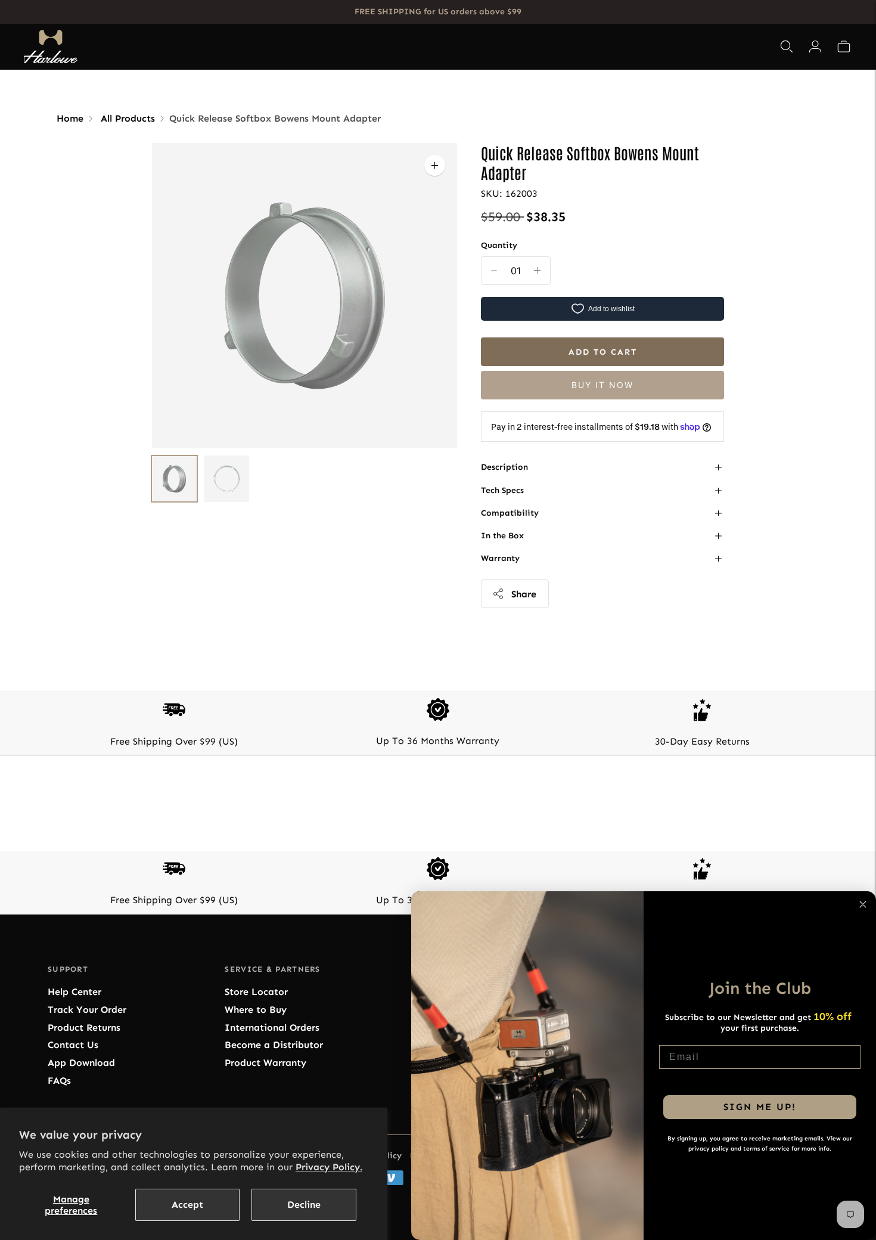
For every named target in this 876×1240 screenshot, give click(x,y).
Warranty (500, 558)
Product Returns (84, 1027)
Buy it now (602, 385)
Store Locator (256, 991)
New (515, 46)
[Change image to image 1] (174, 478)
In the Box (502, 536)
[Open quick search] (786, 46)
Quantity (499, 245)
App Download (81, 1062)
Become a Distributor (274, 1044)
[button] (843, 46)
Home (70, 118)
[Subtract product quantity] (537, 270)
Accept (187, 1204)
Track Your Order (87, 1009)
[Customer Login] (815, 46)
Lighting (382, 46)
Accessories (454, 46)
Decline (304, 1204)
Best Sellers (316, 46)
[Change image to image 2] (226, 478)
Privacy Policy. (329, 1167)
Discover (560, 46)
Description (504, 467)
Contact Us (73, 1044)
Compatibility (510, 513)
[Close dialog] (863, 904)
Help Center (74, 991)
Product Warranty (265, 1062)
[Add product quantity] (494, 270)
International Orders (272, 1027)
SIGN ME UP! (759, 1106)
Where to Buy (256, 1009)
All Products (128, 118)
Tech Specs (502, 490)
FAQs (59, 1080)
